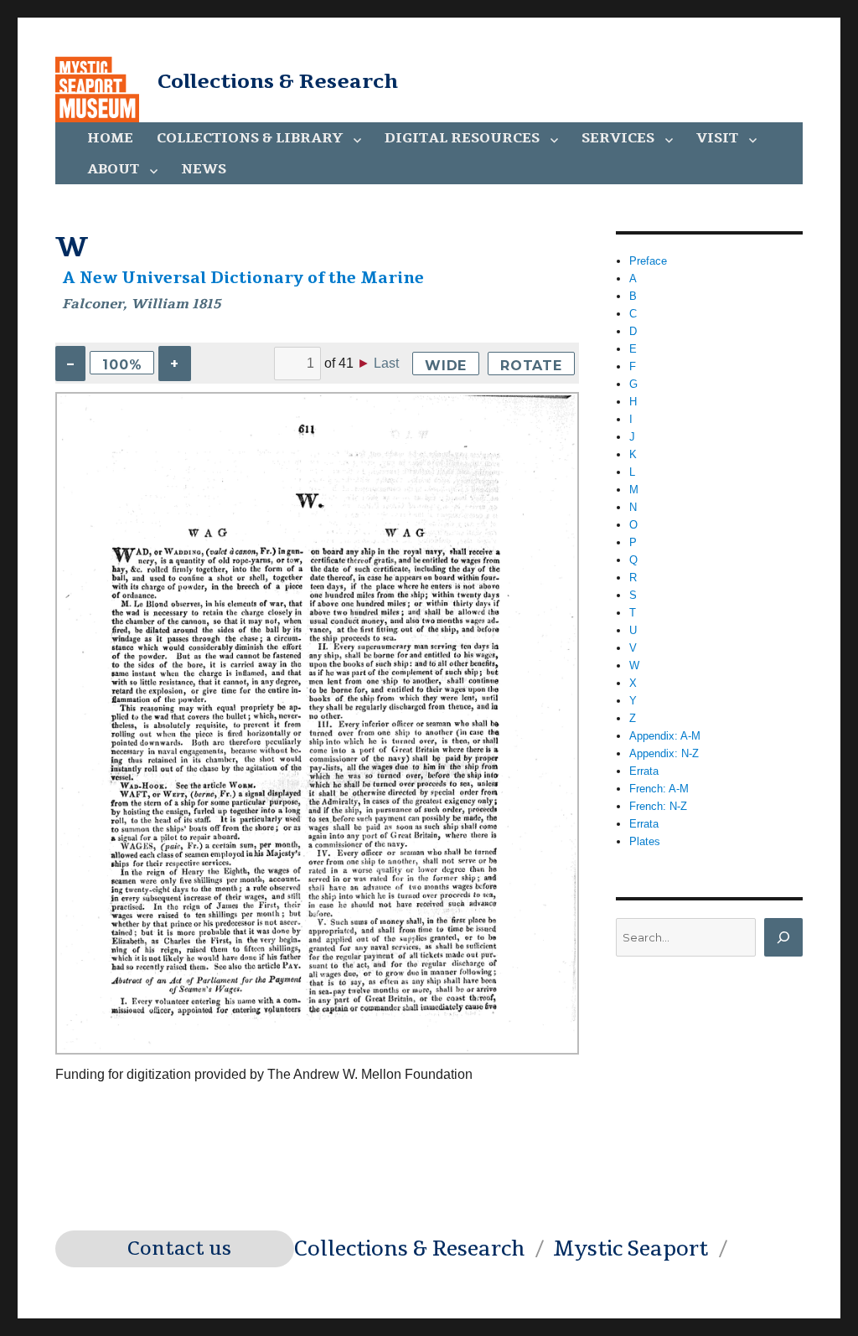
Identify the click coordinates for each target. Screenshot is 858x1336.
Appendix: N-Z (664, 753)
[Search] (783, 937)
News (203, 169)
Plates (644, 841)
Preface (648, 261)
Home (110, 138)
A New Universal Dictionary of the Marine (243, 278)
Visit (717, 138)
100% (122, 365)
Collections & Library (250, 138)
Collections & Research (278, 81)
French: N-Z (658, 806)
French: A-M (659, 788)
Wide (446, 366)
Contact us (179, 1248)
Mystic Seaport (630, 1248)
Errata (644, 771)
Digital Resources (462, 138)
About (113, 169)
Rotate (531, 366)
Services (617, 138)
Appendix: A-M (664, 736)
